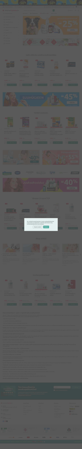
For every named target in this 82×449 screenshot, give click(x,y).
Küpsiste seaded (37, 226)
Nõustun (46, 226)
